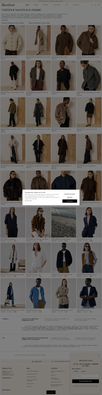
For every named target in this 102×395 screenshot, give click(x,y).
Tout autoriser (70, 201)
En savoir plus (28, 200)
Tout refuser (69, 197)
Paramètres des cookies (69, 193)
